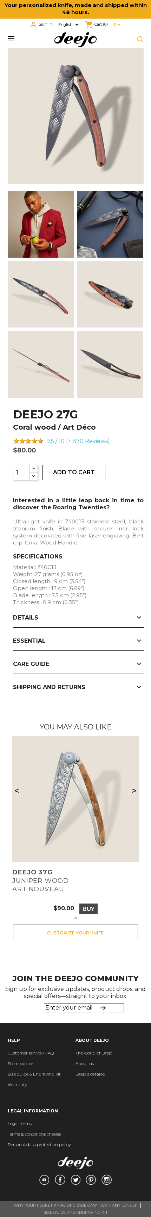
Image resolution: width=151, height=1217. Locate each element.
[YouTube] (44, 1180)
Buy (88, 909)
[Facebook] (59, 1180)
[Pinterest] (91, 1180)
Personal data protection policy (39, 1144)
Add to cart (74, 472)
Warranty (17, 1084)
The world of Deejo (94, 1053)
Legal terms (20, 1123)
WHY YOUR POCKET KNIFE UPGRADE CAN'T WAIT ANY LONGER (76, 1205)
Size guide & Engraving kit (34, 1074)
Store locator (20, 1063)
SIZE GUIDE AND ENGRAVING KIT (76, 1212)
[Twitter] (76, 1180)
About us (85, 1063)
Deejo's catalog (90, 1074)
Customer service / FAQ (31, 1053)
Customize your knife (75, 932)
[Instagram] (106, 1180)
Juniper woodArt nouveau (40, 880)
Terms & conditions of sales (34, 1134)
